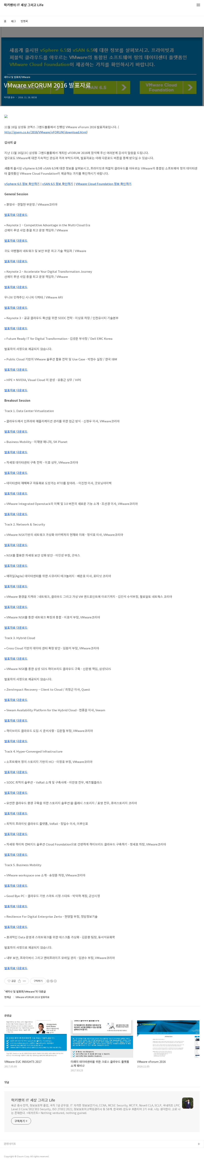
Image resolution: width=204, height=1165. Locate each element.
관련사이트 (10, 1144)
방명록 (24, 21)
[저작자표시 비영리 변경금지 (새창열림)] (51, 981)
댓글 (6, 1082)
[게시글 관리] (24, 981)
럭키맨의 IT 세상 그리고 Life (23, 5)
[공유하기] (19, 981)
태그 (13, 21)
